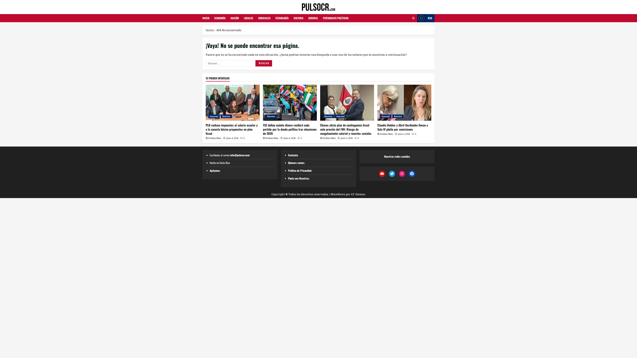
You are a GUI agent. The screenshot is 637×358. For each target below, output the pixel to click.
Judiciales (264, 18)
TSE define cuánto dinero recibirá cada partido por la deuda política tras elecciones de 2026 (290, 129)
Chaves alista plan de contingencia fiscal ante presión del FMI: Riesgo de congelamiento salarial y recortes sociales (345, 129)
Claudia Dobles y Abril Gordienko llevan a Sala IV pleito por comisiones (402, 127)
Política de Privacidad (299, 171)
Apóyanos (215, 171)
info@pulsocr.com (240, 155)
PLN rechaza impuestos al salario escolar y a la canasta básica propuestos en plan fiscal (232, 129)
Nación (235, 18)
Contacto (293, 155)
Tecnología (282, 18)
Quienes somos (296, 163)
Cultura (298, 18)
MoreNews (338, 194)
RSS (430, 18)
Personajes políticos (336, 18)
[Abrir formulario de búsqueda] (413, 18)
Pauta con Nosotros (298, 178)
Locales (248, 18)
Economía (220, 18)
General (313, 18)
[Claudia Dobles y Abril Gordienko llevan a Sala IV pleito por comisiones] (404, 103)
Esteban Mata (214, 138)
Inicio (205, 18)
